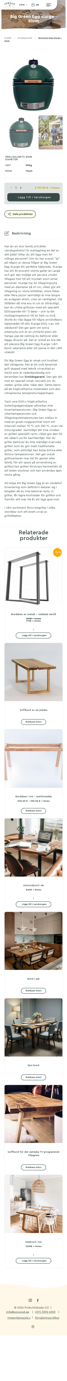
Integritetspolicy (19, 1318)
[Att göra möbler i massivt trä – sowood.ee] (9, 6)
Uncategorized (25, 38)
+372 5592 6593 (45, 1312)
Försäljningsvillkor (47, 1318)
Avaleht (7, 38)
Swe (22, 5)
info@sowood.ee (17, 1312)
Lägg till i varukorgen (34, 197)
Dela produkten (23, 214)
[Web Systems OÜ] (33, 1326)
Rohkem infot (33, 722)
